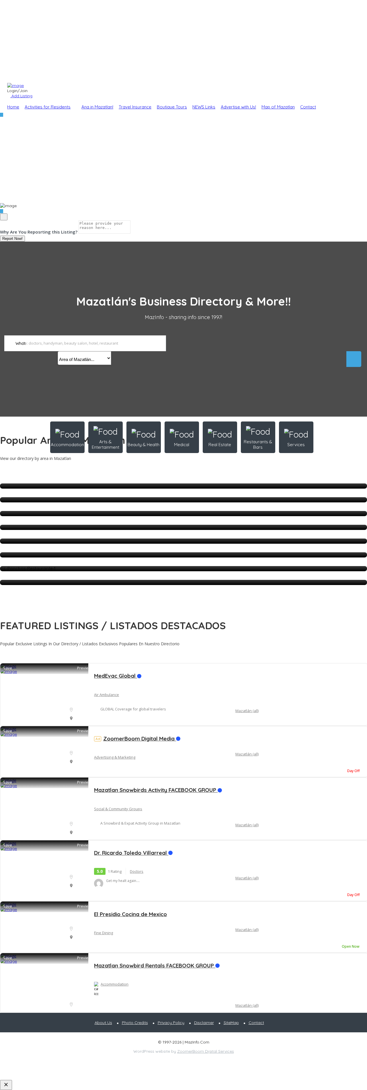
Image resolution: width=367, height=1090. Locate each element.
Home (13, 107)
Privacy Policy (171, 1022)
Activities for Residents (48, 107)
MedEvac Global (115, 675)
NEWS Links (203, 107)
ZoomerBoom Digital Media (135, 738)
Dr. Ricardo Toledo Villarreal (131, 852)
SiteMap (231, 1022)
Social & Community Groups (118, 808)
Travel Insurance (135, 107)
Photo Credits (135, 1022)
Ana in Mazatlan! (97, 107)
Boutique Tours (172, 107)
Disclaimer (204, 1022)
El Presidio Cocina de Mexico (130, 914)
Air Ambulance (106, 694)
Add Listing (21, 95)
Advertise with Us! (238, 107)
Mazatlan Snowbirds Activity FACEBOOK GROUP (156, 789)
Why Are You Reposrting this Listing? (38, 232)
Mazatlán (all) (247, 710)
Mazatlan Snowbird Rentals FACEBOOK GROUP (154, 965)
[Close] (3, 216)
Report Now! (12, 238)
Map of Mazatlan (278, 107)
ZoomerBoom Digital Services (205, 1051)
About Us (103, 1022)
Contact (308, 107)
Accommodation (114, 984)
